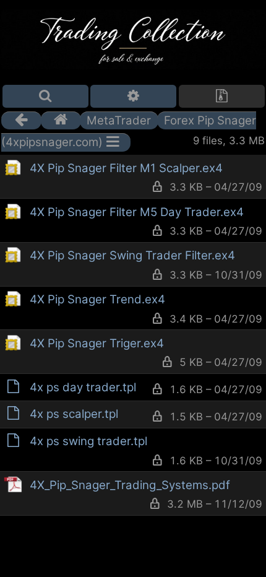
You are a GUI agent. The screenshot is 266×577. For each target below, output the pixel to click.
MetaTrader (119, 120)
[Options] (133, 96)
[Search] (45, 96)
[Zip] (222, 96)
